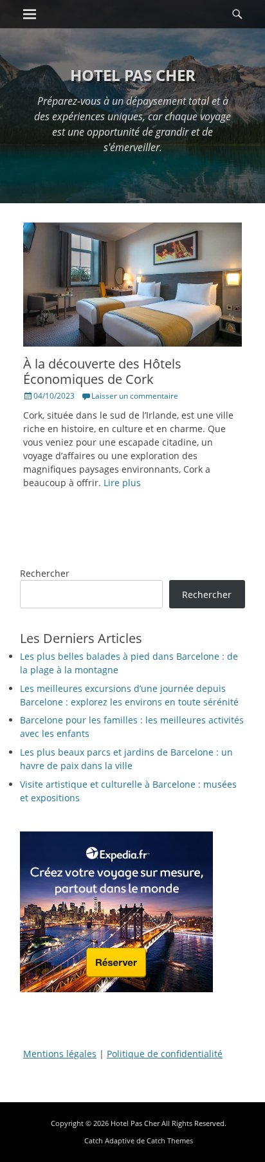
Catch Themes (170, 1140)
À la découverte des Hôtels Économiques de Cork (102, 371)
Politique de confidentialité (165, 1054)
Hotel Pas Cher (133, 75)
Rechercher (44, 573)
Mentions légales (59, 1054)
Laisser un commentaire (134, 395)
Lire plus (122, 483)
